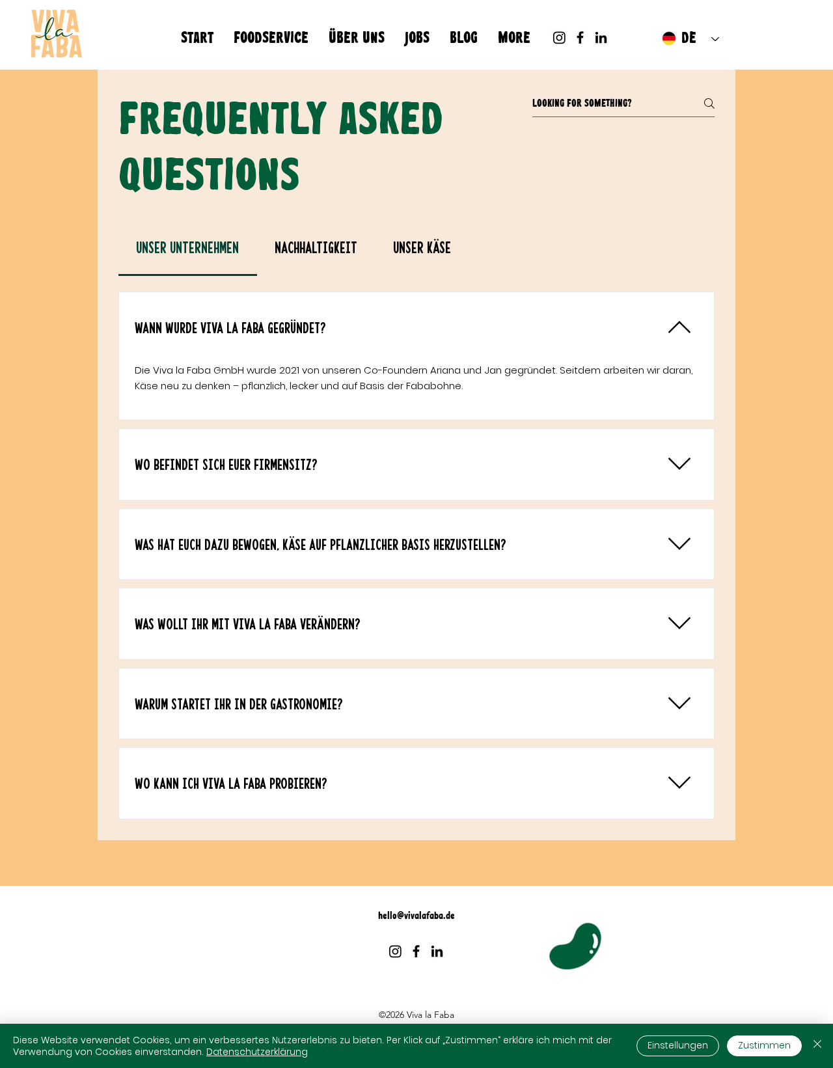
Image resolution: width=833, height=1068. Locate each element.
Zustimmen (764, 1045)
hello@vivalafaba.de (416, 915)
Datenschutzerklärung (257, 1051)
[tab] (187, 247)
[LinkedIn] (601, 37)
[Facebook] (580, 37)
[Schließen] (817, 1046)
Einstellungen (678, 1045)
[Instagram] (559, 37)
